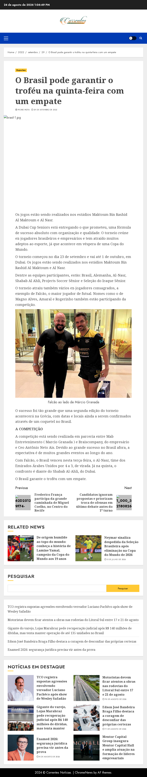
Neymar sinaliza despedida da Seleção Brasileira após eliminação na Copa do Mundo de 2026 (121, 546)
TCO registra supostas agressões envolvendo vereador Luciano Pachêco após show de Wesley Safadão (52, 688)
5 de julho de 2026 (116, 559)
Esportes (21, 70)
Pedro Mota (24, 109)
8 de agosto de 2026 (49, 756)
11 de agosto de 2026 (115, 729)
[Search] (140, 38)
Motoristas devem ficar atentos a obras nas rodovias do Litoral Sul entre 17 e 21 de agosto (73, 620)
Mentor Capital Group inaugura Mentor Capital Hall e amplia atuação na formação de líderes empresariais (118, 747)
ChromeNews (84, 772)
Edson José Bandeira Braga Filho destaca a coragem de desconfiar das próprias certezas (72, 641)
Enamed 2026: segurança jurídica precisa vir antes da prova (51, 650)
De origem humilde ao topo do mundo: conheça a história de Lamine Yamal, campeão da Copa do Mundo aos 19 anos (54, 548)
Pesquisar (21, 576)
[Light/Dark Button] (132, 38)
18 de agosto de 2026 (116, 699)
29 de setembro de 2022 (45, 109)
